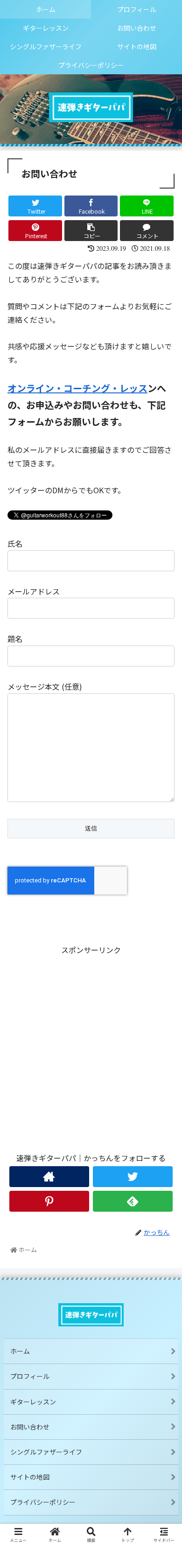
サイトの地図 (29, 1477)
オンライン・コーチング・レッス (77, 388)
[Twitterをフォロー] (133, 1176)
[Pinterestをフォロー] (49, 1201)
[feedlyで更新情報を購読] (133, 1201)
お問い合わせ (29, 1426)
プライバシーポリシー (43, 1502)
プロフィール (33, 1376)
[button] (163, 1077)
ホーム (20, 1351)
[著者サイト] (49, 1176)
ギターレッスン (33, 1401)
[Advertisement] (91, 1047)
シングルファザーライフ (46, 1451)
